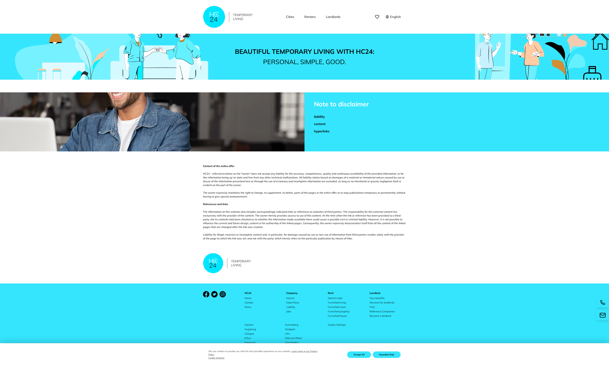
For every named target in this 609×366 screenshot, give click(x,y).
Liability (290, 307)
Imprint (290, 298)
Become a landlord (380, 315)
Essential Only (386, 354)
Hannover (250, 342)
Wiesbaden (291, 342)
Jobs (288, 311)
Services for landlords (382, 302)
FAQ (372, 307)
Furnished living (337, 302)
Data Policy (292, 302)
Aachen (249, 324)
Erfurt (248, 338)
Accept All (359, 354)
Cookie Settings (337, 324)
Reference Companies (382, 311)
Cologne (249, 333)
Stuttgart (290, 329)
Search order (335, 298)
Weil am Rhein (293, 338)
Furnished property (339, 311)
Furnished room (337, 307)
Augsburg (250, 329)
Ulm (287, 333)
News (248, 307)
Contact (249, 302)
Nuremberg (291, 324)
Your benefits (377, 298)
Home (248, 298)
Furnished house (337, 315)
